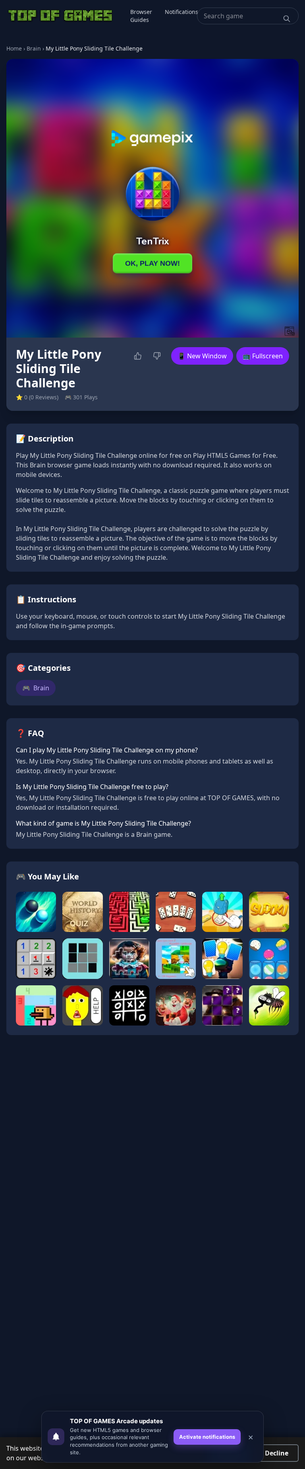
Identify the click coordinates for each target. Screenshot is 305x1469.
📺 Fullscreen (263, 356)
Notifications (181, 12)
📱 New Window (202, 356)
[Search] (287, 19)
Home (14, 48)
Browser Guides (141, 15)
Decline (276, 1453)
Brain (34, 48)
